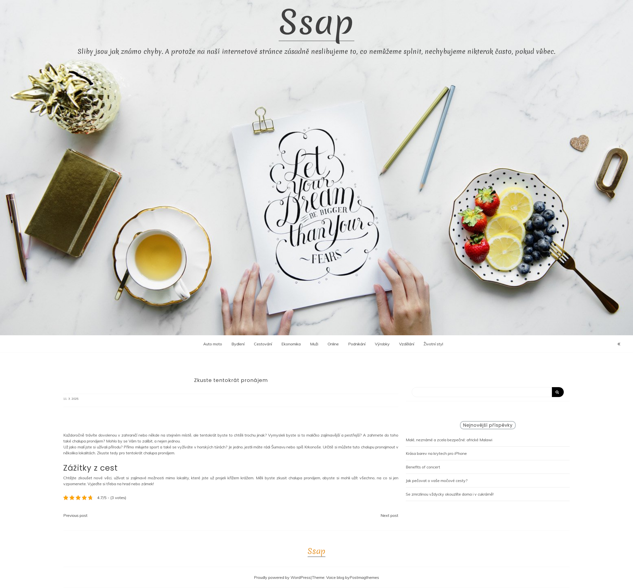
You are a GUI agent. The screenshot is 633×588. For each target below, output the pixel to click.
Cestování (263, 343)
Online (333, 343)
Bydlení (238, 343)
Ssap (316, 22)
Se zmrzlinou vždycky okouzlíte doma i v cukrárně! (450, 494)
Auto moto (212, 343)
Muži (314, 343)
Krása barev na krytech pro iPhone (436, 453)
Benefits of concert (423, 466)
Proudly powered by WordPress (282, 577)
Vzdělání (406, 343)
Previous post (75, 515)
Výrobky (382, 343)
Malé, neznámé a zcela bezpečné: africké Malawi (449, 439)
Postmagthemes (364, 577)
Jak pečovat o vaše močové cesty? (437, 480)
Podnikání (356, 343)
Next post (389, 515)
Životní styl (433, 343)
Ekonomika (291, 343)
